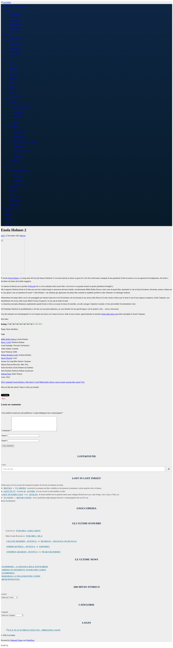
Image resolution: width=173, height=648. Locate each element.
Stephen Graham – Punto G (22, 552)
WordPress (30, 640)
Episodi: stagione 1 (15, 38)
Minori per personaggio (16, 95)
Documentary (9, 221)
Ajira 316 (12, 89)
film (27, 382)
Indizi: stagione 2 (15, 17)
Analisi (7, 99)
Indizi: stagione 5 (15, 27)
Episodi (7, 34)
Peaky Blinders (51, 552)
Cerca (4, 465)
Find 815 (16, 173)
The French (13, 78)
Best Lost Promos (14, 200)
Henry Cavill (6, 342)
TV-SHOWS (20, 488)
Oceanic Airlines (14, 85)
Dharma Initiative (15, 75)
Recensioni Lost (14, 160)
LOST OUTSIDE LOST (12, 495)
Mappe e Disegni (18, 132)
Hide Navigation (20, 6)
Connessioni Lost (18, 156)
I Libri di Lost (17, 116)
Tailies (11, 65)
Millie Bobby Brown (8, 339)
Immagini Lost (14, 126)
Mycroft (32, 286)
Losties (11, 61)
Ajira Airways (18, 177)
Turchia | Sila (34, 536)
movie (57, 382)
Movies (7, 211)
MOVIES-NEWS (24, 498)
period (62, 382)
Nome (5, 436)
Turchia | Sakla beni (28, 531)
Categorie (4, 612)
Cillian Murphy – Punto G (21, 541)
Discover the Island (11, 207)
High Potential (11, 579)
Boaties (11, 82)
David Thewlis (6, 358)
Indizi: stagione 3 (15, 21)
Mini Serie (8, 217)
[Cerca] (168, 469)
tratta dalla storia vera (110, 314)
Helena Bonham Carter (9, 355)
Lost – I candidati (18, 129)
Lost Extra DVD (14, 197)
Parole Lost (13, 102)
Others (11, 72)
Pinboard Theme (16, 640)
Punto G (8, 224)
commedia (9, 382)
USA (83, 382)
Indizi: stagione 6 (15, 31)
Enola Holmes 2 (19, 382)
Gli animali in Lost (19, 146)
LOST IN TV (10, 491)
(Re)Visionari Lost (15, 139)
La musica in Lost (19, 119)
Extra (7, 167)
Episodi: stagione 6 (15, 55)
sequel (78, 382)
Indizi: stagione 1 (15, 14)
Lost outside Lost (18, 163)
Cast (6, 58)
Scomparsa (8, 573)
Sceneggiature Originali (20, 109)
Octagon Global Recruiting (21, 183)
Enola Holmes (13, 278)
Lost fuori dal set (14, 204)
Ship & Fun (13, 190)
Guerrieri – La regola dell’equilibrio (25, 567)
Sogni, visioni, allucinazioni (21, 149)
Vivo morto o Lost (19, 153)
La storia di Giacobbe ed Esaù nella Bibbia (25, 143)
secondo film (70, 382)
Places (11, 92)
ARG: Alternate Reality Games (19, 170)
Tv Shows (8, 214)
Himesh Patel (6, 374)
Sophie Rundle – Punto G (20, 547)
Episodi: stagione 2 (15, 41)
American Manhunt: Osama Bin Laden (24, 570)
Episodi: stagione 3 (15, 44)
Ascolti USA (13, 187)
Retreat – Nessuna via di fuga (59, 541)
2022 (3, 382)
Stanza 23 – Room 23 (20, 136)
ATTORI (31, 491)
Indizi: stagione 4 (15, 24)
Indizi (7, 11)
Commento (6, 431)
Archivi (4, 594)
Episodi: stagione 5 (15, 51)
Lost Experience (18, 180)
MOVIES (8, 488)
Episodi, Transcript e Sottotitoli (22, 105)
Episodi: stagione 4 (15, 48)
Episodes (44, 547)
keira (3, 236)
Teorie (15, 122)
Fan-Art (11, 194)
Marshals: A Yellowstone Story (21, 576)
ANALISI (33, 495)
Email (4, 441)
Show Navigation (7, 6)
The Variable (13, 68)
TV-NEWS (8, 498)
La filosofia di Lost (19, 112)
